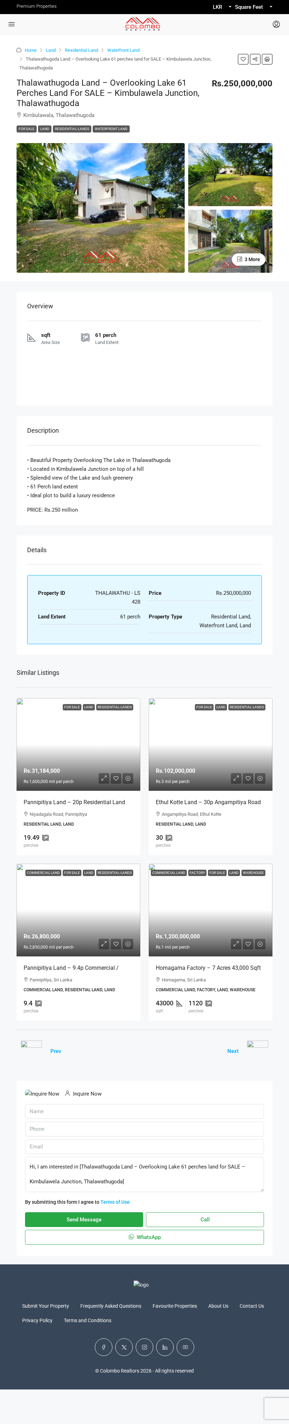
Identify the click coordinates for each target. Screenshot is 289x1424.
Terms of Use (115, 1202)
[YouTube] (185, 1347)
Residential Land (81, 50)
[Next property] (257, 1051)
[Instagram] (144, 1347)
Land (51, 50)
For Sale (27, 129)
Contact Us (252, 1306)
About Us (218, 1306)
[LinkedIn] (165, 1347)
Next (233, 1051)
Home (31, 50)
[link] (78, 744)
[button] (243, 59)
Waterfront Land (123, 50)
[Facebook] (103, 1347)
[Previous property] (31, 1051)
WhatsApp (148, 1237)
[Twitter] (124, 1347)
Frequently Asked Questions (110, 1306)
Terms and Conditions (87, 1320)
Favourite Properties (175, 1306)
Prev (55, 1051)
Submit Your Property (45, 1306)
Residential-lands (72, 129)
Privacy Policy (37, 1320)
